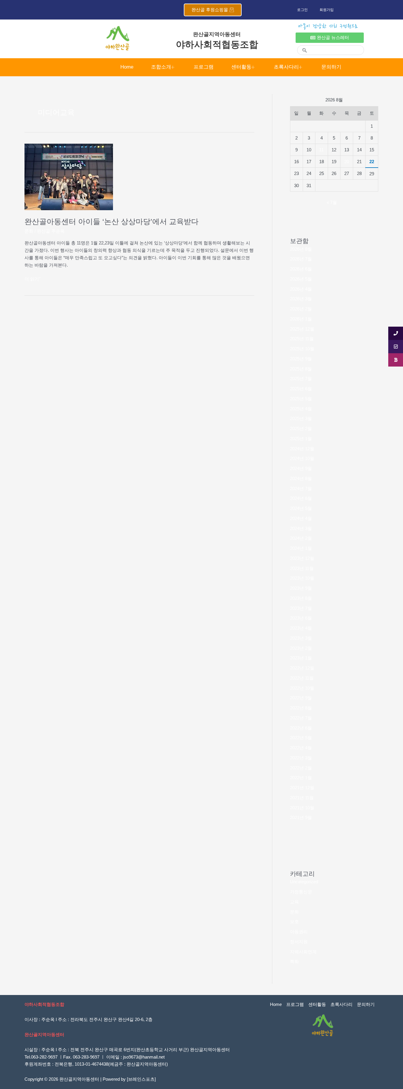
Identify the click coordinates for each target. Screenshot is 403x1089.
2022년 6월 (301, 727)
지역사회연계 (303, 951)
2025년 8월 (301, 368)
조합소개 (161, 67)
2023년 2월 (301, 648)
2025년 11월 (302, 338)
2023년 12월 (302, 558)
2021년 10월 (302, 807)
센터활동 (241, 67)
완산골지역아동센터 (217, 34)
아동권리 (299, 931)
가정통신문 (301, 891)
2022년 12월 (302, 667)
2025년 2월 (301, 428)
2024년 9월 (301, 468)
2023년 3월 (301, 638)
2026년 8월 (301, 249)
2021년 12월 (302, 787)
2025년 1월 (301, 438)
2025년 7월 (301, 378)
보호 (294, 921)
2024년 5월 (301, 508)
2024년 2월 (301, 538)
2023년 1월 (301, 657)
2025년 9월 (301, 358)
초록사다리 (286, 67)
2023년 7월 (301, 608)
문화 (28, 231)
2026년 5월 (301, 278)
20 (346, 161)
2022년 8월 (301, 707)
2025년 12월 (302, 328)
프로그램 (204, 67)
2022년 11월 (302, 677)
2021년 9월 (301, 817)
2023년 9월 (301, 588)
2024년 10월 (302, 458)
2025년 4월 (301, 408)
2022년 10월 (302, 688)
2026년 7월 (301, 258)
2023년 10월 (302, 578)
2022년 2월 (301, 767)
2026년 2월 (301, 308)
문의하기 (331, 67)
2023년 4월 (301, 628)
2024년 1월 (301, 548)
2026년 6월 (301, 268)
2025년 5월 (301, 398)
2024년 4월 (301, 518)
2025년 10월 (302, 348)
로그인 (302, 10)
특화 (294, 961)
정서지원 (299, 941)
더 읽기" (32, 279)
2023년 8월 (301, 598)
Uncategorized (304, 881)
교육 (294, 901)
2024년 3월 (301, 528)
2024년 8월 (301, 478)
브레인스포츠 (141, 1079)
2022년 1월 (301, 777)
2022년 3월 (301, 757)
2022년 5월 (301, 737)
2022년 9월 (301, 697)
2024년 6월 (301, 498)
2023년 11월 (302, 568)
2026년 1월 (301, 318)
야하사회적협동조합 (217, 44)
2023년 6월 (301, 617)
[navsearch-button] (302, 47)
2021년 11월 (302, 797)
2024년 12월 (302, 448)
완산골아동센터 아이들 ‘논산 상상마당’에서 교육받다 (111, 221)
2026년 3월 (301, 298)
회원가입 (327, 10)
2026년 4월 (301, 288)
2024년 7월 (301, 488)
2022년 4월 (301, 747)
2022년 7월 (301, 717)
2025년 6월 (301, 388)
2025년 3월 (301, 418)
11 (321, 149)
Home (126, 67)
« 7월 (332, 202)
